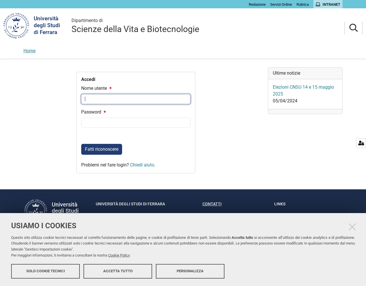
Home (29, 50)
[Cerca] (353, 28)
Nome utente (94, 88)
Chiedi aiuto (142, 165)
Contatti (212, 204)
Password (91, 112)
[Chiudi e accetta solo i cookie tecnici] (352, 226)
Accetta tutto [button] (118, 271)
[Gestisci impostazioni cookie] (361, 143)
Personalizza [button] (190, 271)
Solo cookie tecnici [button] (45, 271)
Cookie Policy (119, 255)
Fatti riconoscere (101, 149)
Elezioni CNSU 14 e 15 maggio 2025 (303, 90)
